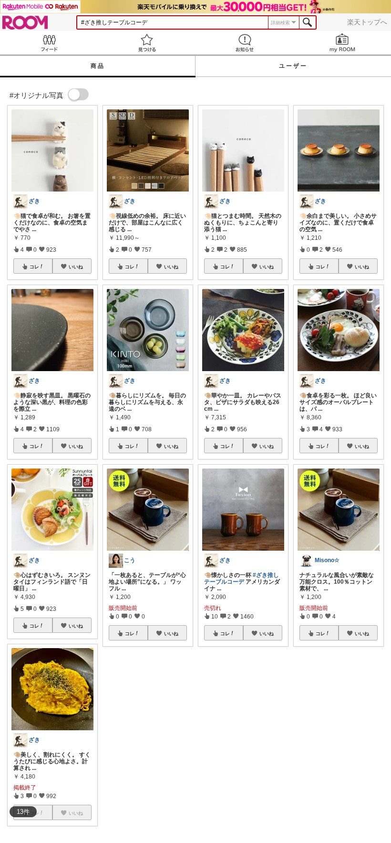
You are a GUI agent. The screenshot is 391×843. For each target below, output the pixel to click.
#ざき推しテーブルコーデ (241, 578)
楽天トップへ (367, 22)
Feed (49, 42)
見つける (147, 42)
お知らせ (244, 42)
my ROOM (342, 42)
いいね (76, 266)
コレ (34, 266)
